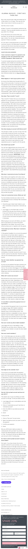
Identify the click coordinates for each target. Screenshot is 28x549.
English (22, 547)
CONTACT (4, 494)
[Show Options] (12, 533)
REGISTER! (14, 543)
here (10, 147)
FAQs (2, 489)
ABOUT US (4, 491)
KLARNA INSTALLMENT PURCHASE (10, 505)
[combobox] (22, 547)
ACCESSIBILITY (5, 512)
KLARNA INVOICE (6, 503)
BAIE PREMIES (5, 498)
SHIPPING (4, 496)
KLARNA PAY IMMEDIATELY (8, 501)
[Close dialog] (2, 515)
